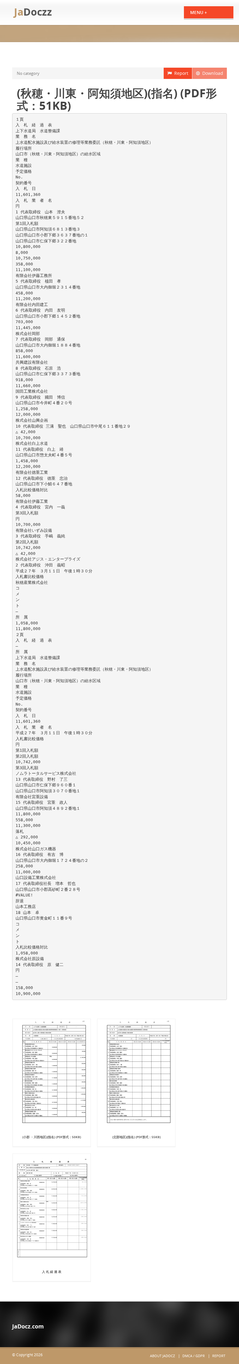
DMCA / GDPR (193, 1355)
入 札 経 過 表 (51, 1271)
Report (180, 73)
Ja (33, 11)
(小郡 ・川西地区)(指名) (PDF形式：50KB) (51, 1137)
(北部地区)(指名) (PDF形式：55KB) (136, 1137)
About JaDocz (162, 1355)
